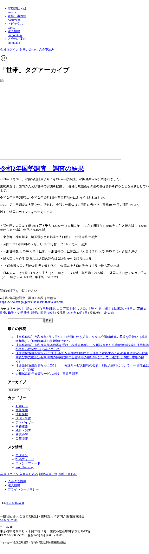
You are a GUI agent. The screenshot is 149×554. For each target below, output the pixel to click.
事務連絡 (22, 426)
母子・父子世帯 (18, 312)
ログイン (22, 455)
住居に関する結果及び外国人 (115, 308)
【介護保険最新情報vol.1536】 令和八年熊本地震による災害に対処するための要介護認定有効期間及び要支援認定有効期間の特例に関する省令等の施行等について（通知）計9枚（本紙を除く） (82, 357)
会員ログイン (9, 49)
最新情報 (22, 410)
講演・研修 (23, 418)
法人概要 (14, 485)
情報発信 (22, 414)
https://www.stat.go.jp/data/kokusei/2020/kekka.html (32, 302)
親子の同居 (39, 312)
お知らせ (22, 406)
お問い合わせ (28, 49)
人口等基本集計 (67, 308)
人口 (83, 308)
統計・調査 (25, 308)
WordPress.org (25, 467)
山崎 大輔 (107, 312)
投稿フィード (25, 459)
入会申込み (46, 49)
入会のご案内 (17, 481)
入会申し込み (28, 474)
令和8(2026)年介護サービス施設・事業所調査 (47, 373)
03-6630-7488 (15, 503)
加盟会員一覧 (48, 474)
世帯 (90, 308)
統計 (51, 312)
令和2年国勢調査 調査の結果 (42, 168)
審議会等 (22, 434)
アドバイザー (25, 422)
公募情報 (22, 438)
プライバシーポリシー (23, 489)
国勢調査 (48, 308)
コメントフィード (28, 463)
